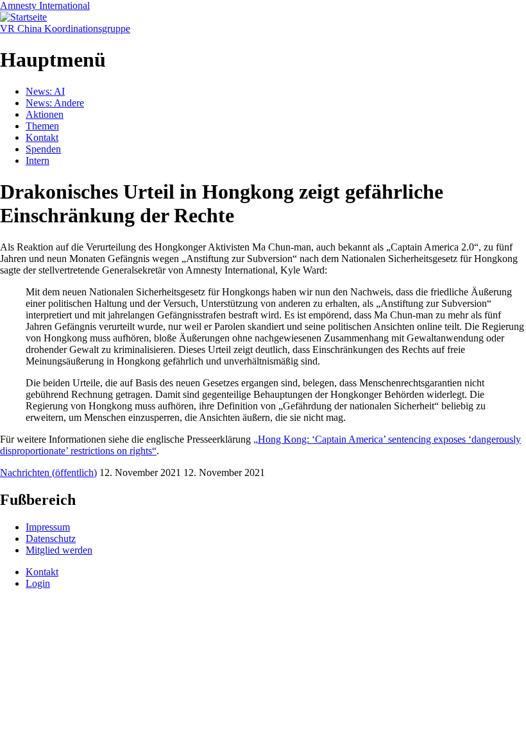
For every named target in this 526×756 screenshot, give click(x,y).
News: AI (45, 91)
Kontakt (42, 137)
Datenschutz (51, 538)
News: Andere (55, 102)
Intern (37, 160)
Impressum (48, 527)
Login (38, 583)
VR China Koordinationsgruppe (65, 28)
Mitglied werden (59, 550)
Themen (42, 125)
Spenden (43, 149)
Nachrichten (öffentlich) (48, 472)
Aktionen (45, 114)
